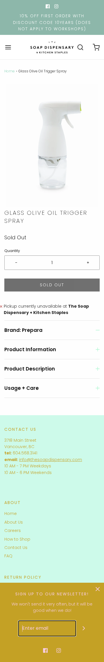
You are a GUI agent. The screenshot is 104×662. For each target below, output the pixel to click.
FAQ (8, 556)
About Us (13, 522)
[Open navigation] (8, 47)
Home (9, 71)
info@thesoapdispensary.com (50, 459)
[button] (52, 145)
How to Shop (17, 539)
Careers (12, 530)
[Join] (84, 628)
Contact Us (15, 547)
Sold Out (52, 285)
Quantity (12, 250)
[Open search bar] (80, 47)
